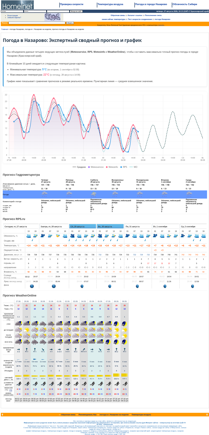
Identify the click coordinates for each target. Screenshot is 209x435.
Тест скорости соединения (140, 19)
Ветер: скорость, (13, 259)
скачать (159, 25)
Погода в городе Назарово (151, 4)
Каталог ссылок (135, 15)
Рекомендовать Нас (87, 415)
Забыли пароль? (14, 17)
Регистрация (12, 15)
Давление (8, 255)
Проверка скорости (71, 4)
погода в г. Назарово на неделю (114, 415)
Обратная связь (118, 15)
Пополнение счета (153, 15)
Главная (4, 29)
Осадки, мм (9, 241)
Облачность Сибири (185, 4)
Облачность (9, 236)
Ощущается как (11, 250)
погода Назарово (162, 19)
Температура (10, 245)
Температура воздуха (110, 4)
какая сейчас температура (113, 19)
